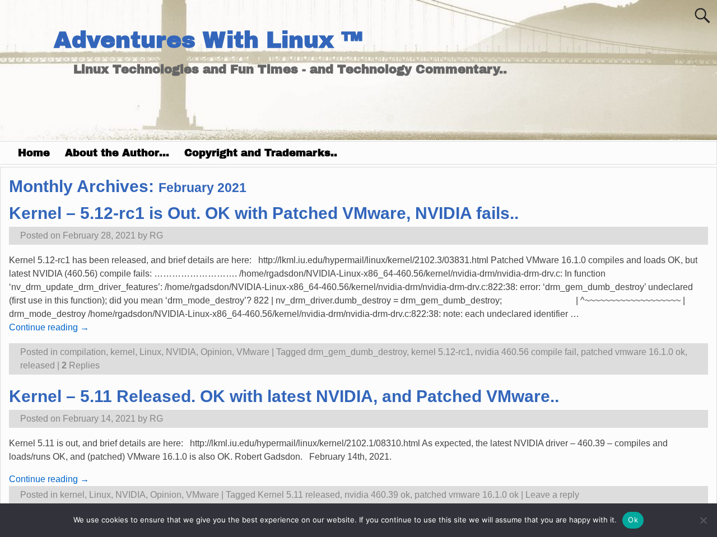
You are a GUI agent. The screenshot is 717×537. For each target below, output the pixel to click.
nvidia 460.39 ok (377, 494)
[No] (703, 520)
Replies (81, 365)
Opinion (216, 352)
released (37, 365)
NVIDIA (181, 352)
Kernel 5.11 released (299, 494)
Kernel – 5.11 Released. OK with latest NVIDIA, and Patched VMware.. (284, 396)
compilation (83, 352)
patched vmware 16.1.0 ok (633, 352)
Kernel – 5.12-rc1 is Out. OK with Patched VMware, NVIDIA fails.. (264, 213)
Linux (150, 352)
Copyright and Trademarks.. (260, 152)
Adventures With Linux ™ (208, 40)
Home (34, 152)
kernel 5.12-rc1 (441, 352)
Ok (633, 519)
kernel (122, 352)
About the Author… (117, 152)
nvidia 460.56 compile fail (525, 352)
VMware (252, 352)
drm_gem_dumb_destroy (357, 352)
